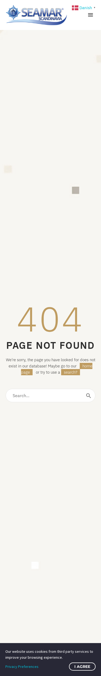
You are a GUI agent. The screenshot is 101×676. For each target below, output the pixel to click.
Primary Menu (90, 15)
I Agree (82, 666)
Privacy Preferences (22, 666)
